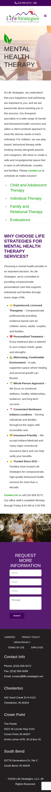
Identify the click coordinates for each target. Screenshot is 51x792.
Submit (16, 616)
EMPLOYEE (37, 647)
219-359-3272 (24, 3)
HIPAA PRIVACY (22, 642)
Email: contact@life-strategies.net (23, 676)
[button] (25, 187)
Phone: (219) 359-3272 (17, 665)
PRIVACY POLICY (31, 637)
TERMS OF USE (16, 647)
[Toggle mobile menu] (45, 15)
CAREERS (9, 637)
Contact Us (11, 495)
